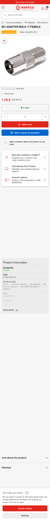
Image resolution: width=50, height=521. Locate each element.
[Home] (3, 22)
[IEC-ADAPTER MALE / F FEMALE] (25, 61)
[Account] (42, 8)
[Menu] (3, 7)
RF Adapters (35, 284)
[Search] (25, 15)
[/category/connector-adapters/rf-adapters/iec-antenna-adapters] (4, 40)
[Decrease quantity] (4, 117)
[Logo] (25, 8)
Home (5, 284)
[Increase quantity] (45, 117)
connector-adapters (19, 284)
